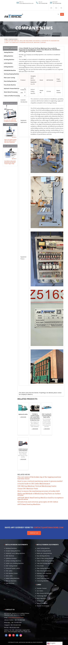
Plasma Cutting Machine (44, 551)
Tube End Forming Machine (45, 563)
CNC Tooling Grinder (12, 566)
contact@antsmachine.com (48, 527)
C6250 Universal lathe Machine (23, 449)
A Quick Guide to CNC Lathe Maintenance (33, 484)
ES (61, 8)
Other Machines (41, 598)
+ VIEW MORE (23, 417)
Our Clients (40, 591)
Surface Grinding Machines (13, 561)
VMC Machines (10, 556)
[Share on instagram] (20, 635)
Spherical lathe (22, 414)
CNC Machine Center (12, 573)
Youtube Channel (42, 588)
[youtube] (9, 635)
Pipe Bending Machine (43, 556)
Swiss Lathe (9, 576)
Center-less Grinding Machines (15, 563)
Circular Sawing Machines (13, 551)
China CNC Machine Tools (27, 489)
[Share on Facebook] (5, 635)
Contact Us (34, 533)
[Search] (58, 14)
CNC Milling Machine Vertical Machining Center (36, 486)
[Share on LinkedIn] (16, 635)
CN (51, 8)
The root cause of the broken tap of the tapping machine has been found (39, 478)
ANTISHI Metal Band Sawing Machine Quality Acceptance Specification (40, 498)
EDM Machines (10, 583)
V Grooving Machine (42, 581)
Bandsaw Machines (11, 548)
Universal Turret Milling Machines (15, 553)
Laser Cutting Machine (43, 548)
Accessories (40, 601)
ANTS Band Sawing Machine (28, 504)
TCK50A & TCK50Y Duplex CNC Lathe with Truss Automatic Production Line (35, 417)
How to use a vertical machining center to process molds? (40, 481)
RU (56, 8)
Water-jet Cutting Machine (44, 553)
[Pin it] (13, 635)
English (52, 643)
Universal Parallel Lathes (13, 568)
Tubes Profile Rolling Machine (45, 561)
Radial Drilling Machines (12, 578)
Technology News (42, 596)
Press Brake (40, 566)
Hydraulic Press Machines (44, 573)
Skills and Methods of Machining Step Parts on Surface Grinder (39, 494)
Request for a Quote (43, 606)
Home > (6, 39)
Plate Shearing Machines (44, 571)
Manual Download (42, 603)
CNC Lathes (9, 571)
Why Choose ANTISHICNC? (44, 593)
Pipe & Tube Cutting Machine (45, 558)
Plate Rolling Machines (43, 568)
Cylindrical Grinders (11, 558)
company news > (13, 39)
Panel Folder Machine (43, 578)
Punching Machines (42, 576)
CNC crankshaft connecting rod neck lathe (46, 415)
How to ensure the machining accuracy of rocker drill (38, 491)
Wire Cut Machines (11, 581)
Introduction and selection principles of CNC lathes (37, 502)
